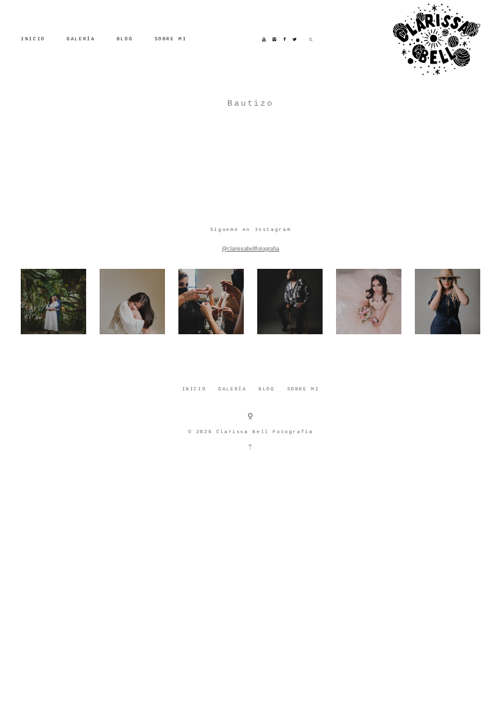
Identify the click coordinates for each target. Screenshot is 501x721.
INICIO (33, 39)
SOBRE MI (171, 39)
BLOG (125, 39)
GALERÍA (81, 39)
